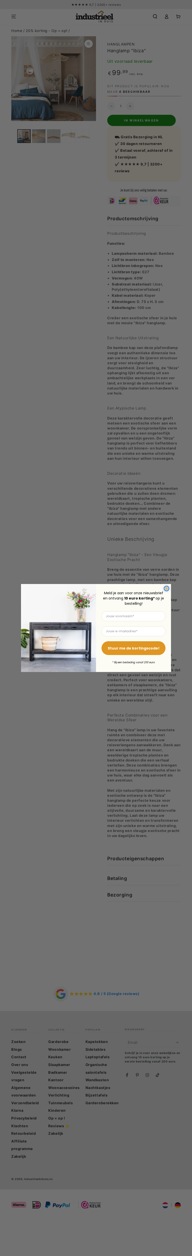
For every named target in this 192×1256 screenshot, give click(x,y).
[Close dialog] (166, 588)
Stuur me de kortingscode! (134, 648)
